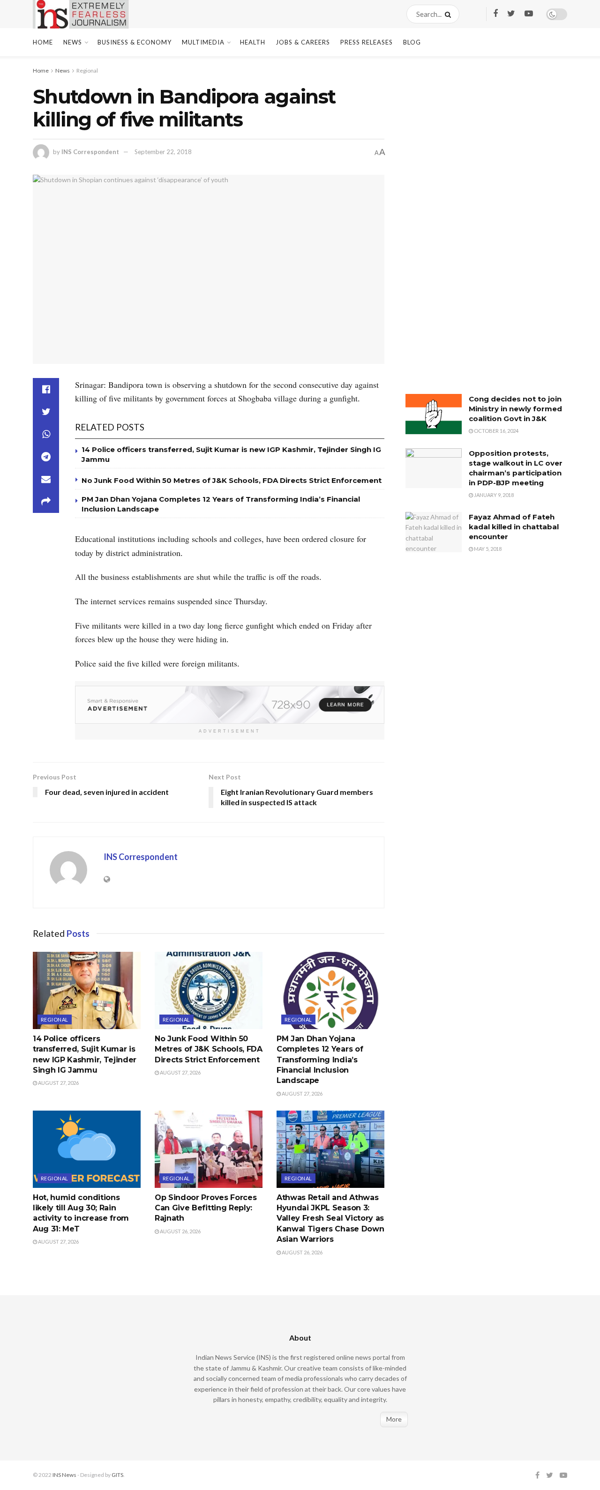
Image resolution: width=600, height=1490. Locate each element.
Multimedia (203, 42)
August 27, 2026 (58, 1083)
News (72, 42)
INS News (64, 1474)
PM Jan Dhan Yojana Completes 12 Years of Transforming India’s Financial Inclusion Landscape (320, 1059)
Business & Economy (135, 42)
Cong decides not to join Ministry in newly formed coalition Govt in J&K (515, 408)
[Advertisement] (475, 231)
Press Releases (366, 42)
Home (43, 42)
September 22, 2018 (163, 152)
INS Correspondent (90, 152)
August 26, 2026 (180, 1231)
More (394, 1419)
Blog (412, 42)
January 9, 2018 (493, 495)
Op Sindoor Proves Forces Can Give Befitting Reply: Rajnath (205, 1208)
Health (252, 42)
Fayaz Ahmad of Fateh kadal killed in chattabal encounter (514, 526)
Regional (87, 70)
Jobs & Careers (303, 42)
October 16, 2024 (495, 431)
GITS (117, 1474)
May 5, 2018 (487, 549)
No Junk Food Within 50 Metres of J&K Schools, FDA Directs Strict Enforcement (232, 480)
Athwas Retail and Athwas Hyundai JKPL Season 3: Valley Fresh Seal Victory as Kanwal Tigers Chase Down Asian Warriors (330, 1218)
